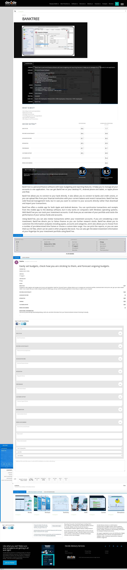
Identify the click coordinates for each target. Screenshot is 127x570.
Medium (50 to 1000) (56, 244)
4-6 (28, 246)
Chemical (112, 248)
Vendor (106, 553)
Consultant (84, 248)
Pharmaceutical (112, 250)
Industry (89, 3)
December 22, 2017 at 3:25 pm (31, 261)
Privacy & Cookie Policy (51, 535)
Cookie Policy (88, 553)
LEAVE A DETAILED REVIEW (7, 480)
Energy (112, 242)
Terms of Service (68, 553)
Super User (84, 244)
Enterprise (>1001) (56, 246)
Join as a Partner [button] (9, 563)
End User (84, 242)
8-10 (28, 242)
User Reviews (9, 478)
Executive (84, 250)
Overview (10, 472)
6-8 (28, 244)
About (66, 551)
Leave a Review (25, 257)
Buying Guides (54, 3)
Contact (106, 551)
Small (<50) (56, 242)
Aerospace (112, 244)
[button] (17, 324)
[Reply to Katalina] (19, 315)
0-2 (28, 250)
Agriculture (112, 246)
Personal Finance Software (20, 486)
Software (74, 3)
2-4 (28, 248)
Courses (97, 3)
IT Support (84, 246)
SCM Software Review (30, 486)
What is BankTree (8, 476)
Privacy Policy (88, 551)
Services (81, 3)
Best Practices (65, 3)
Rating (10, 474)
